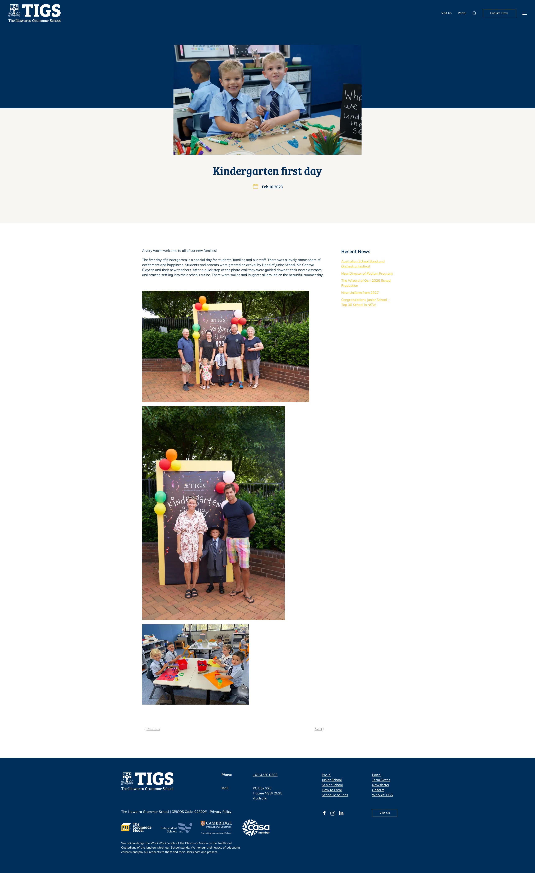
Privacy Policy (221, 811)
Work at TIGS (382, 795)
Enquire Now (499, 13)
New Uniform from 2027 (360, 292)
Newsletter (380, 785)
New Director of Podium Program (367, 273)
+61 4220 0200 (265, 775)
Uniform (378, 790)
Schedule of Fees (335, 795)
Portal (462, 13)
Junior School (332, 780)
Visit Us (446, 13)
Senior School (332, 785)
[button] (524, 13)
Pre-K (326, 775)
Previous (153, 729)
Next (318, 729)
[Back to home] (34, 13)
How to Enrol (332, 790)
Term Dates (381, 780)
